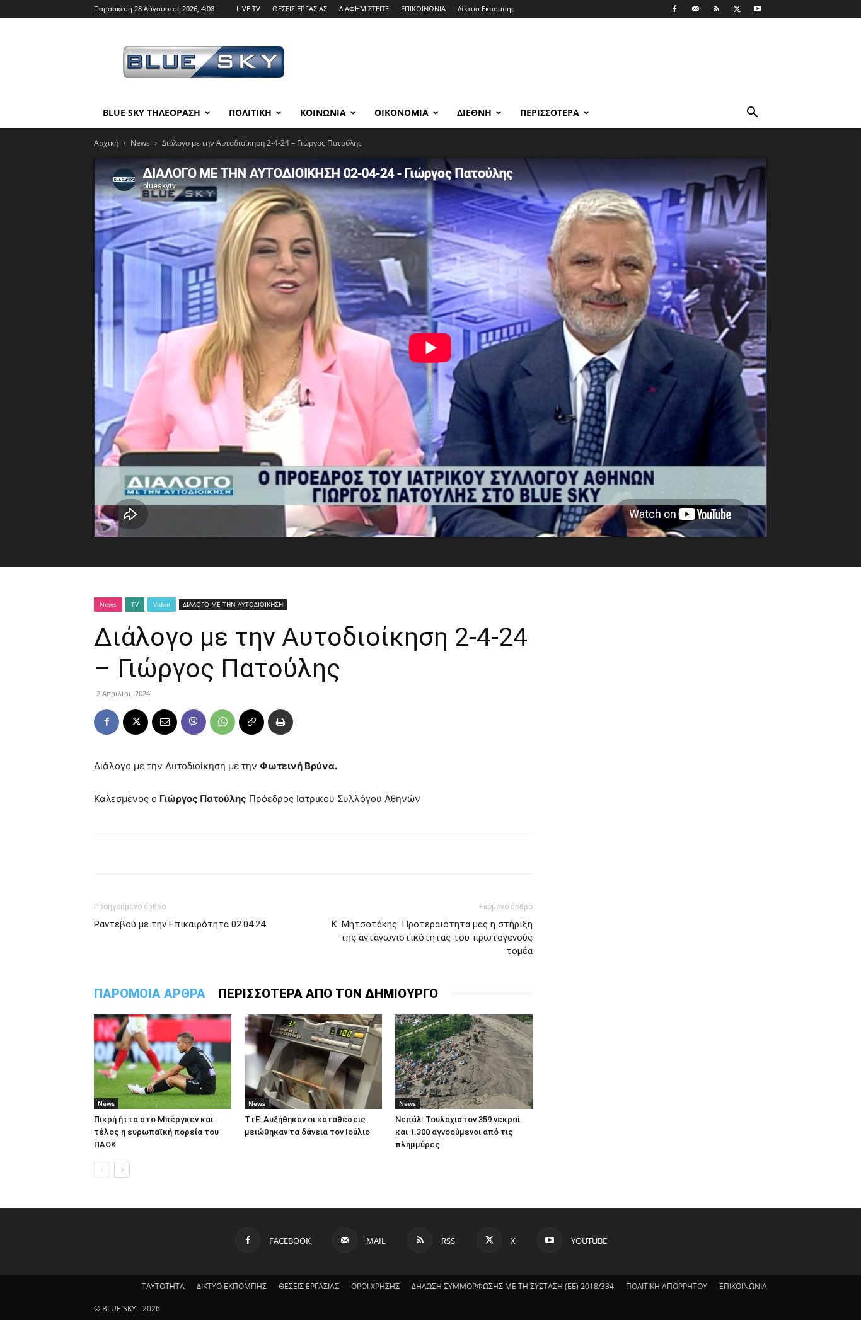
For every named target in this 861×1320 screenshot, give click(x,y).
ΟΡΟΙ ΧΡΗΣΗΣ (375, 1286)
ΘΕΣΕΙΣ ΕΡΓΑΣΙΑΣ (299, 8)
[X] (736, 9)
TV (135, 604)
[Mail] (695, 9)
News (140, 142)
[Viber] (193, 722)
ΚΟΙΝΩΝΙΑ (323, 112)
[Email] (164, 722)
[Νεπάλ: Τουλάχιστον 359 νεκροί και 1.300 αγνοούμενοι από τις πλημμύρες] (464, 1061)
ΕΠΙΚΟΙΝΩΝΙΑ (423, 8)
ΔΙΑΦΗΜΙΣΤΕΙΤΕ (364, 8)
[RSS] (716, 9)
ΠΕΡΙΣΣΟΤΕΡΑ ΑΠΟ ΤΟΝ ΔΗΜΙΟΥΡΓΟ (328, 993)
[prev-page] (102, 1170)
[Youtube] (757, 9)
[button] (752, 114)
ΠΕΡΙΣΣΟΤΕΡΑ (549, 112)
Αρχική (106, 142)
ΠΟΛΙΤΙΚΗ (250, 112)
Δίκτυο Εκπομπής (486, 8)
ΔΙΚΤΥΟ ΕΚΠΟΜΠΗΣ (232, 1286)
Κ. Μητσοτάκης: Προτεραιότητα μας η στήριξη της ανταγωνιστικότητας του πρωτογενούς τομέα (432, 937)
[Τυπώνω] (280, 722)
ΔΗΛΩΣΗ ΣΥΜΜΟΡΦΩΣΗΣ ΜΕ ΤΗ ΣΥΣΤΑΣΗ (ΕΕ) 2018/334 (513, 1286)
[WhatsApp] (222, 722)
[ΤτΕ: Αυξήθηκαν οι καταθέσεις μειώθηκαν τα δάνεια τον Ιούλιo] (313, 1061)
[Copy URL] (251, 722)
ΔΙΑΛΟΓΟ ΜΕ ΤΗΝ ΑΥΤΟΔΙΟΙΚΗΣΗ (233, 604)
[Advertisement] (537, 63)
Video (161, 604)
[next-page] (122, 1170)
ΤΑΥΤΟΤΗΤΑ (163, 1286)
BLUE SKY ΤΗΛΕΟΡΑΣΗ (151, 112)
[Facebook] (674, 9)
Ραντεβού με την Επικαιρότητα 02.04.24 (179, 924)
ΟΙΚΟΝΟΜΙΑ (401, 112)
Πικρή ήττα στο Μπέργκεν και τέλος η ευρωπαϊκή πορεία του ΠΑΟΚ (156, 1132)
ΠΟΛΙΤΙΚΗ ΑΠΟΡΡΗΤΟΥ (666, 1286)
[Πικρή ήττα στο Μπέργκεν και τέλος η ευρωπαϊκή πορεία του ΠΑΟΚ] (162, 1061)
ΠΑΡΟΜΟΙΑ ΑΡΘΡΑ (149, 993)
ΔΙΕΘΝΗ (474, 112)
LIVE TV (248, 8)
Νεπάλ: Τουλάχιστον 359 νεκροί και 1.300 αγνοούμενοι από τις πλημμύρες (457, 1132)
